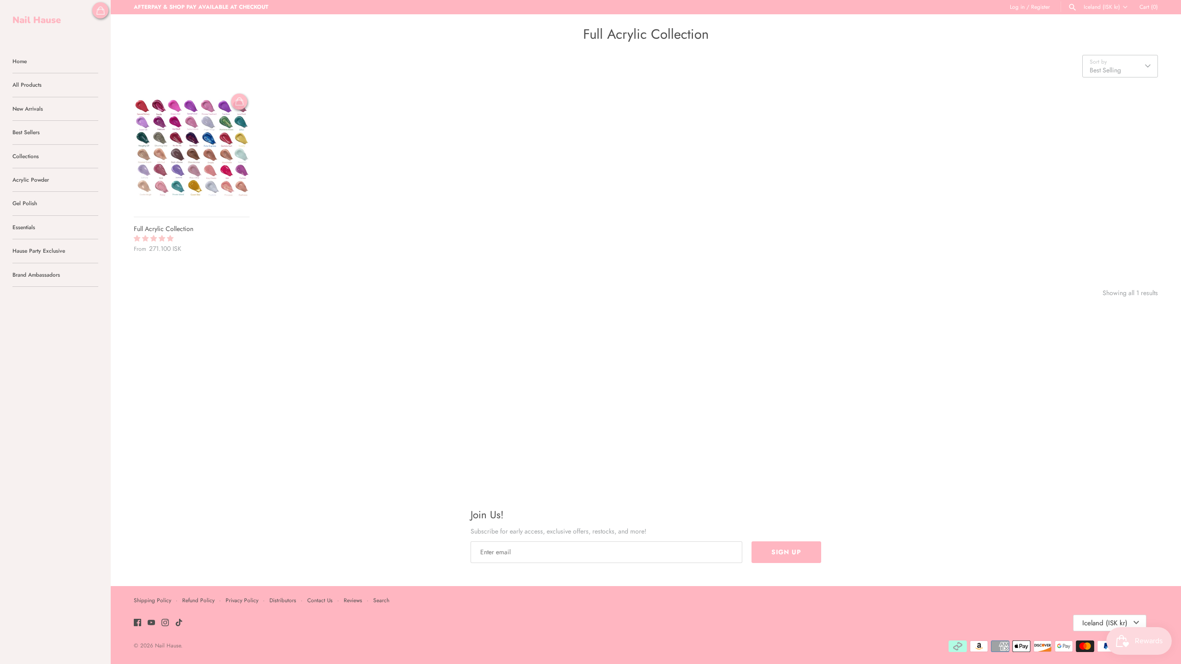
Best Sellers (26, 132)
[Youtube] (151, 623)
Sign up (786, 552)
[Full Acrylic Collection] (192, 149)
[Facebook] (137, 623)
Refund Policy (198, 600)
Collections (25, 156)
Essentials (23, 227)
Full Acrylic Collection (163, 228)
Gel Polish (24, 203)
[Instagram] (165, 623)
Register (1040, 7)
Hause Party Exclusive (38, 251)
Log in (1017, 7)
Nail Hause (168, 645)
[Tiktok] (179, 623)
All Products (27, 85)
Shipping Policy (152, 600)
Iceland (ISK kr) (1102, 7)
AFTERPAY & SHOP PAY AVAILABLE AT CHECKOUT (201, 7)
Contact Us (320, 600)
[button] (154, 238)
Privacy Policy (242, 600)
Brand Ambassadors (36, 275)
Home (19, 61)
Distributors (282, 600)
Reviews (353, 600)
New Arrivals (27, 109)
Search (381, 600)
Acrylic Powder (30, 180)
